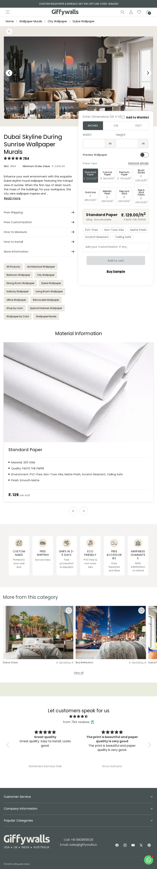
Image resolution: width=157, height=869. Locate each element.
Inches (93, 126)
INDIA (25, 847)
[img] (79, 716)
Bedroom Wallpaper (18, 275)
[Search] (122, 12)
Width (87, 135)
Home (10, 21)
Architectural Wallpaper (41, 266)
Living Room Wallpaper (49, 291)
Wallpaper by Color (18, 316)
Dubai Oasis (10, 662)
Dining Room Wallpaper (20, 283)
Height (121, 135)
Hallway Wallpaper (18, 291)
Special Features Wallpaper (46, 308)
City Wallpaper (57, 21)
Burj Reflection (84, 662)
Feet (139, 126)
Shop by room (15, 308)
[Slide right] (84, 511)
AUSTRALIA (41, 847)
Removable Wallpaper (46, 300)
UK (16, 847)
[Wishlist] (139, 12)
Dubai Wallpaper (84, 21)
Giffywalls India (21, 864)
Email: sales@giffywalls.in (78, 844)
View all (78, 673)
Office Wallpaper (16, 300)
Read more (12, 198)
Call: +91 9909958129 (78, 840)
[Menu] (7, 12)
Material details (138, 163)
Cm (116, 126)
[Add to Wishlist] (68, 610)
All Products (13, 266)
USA (7, 847)
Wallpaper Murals (30, 21)
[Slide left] (73, 511)
